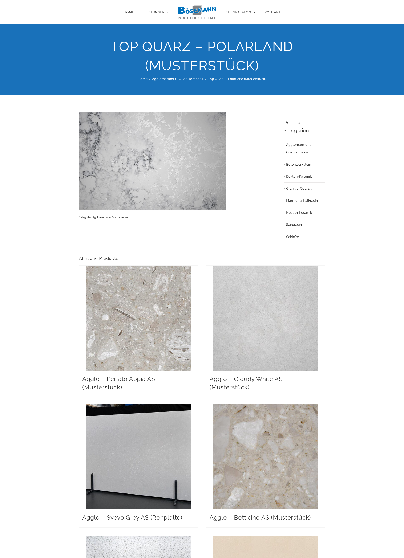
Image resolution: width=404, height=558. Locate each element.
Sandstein (294, 225)
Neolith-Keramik (299, 213)
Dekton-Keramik (299, 177)
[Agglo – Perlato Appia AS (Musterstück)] (138, 318)
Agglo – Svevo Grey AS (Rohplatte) (132, 517)
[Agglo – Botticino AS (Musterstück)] (265, 456)
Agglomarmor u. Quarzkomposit (111, 217)
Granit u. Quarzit (299, 188)
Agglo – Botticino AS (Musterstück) (260, 517)
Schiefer (292, 237)
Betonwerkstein (298, 165)
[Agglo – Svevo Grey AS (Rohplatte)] (138, 456)
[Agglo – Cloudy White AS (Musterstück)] (265, 318)
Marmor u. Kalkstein (302, 201)
